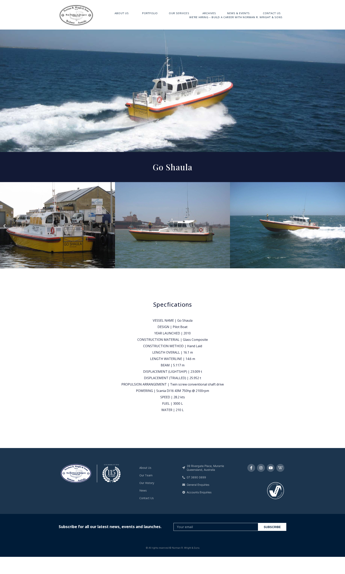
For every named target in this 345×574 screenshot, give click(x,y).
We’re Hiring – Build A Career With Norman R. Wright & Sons (236, 17)
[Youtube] (271, 468)
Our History (146, 483)
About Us (122, 13)
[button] (4, 225)
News (143, 490)
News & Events (238, 13)
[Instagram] (261, 468)
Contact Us (272, 13)
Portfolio (150, 13)
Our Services (179, 13)
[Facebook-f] (251, 468)
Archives (209, 13)
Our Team (146, 475)
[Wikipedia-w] (280, 468)
